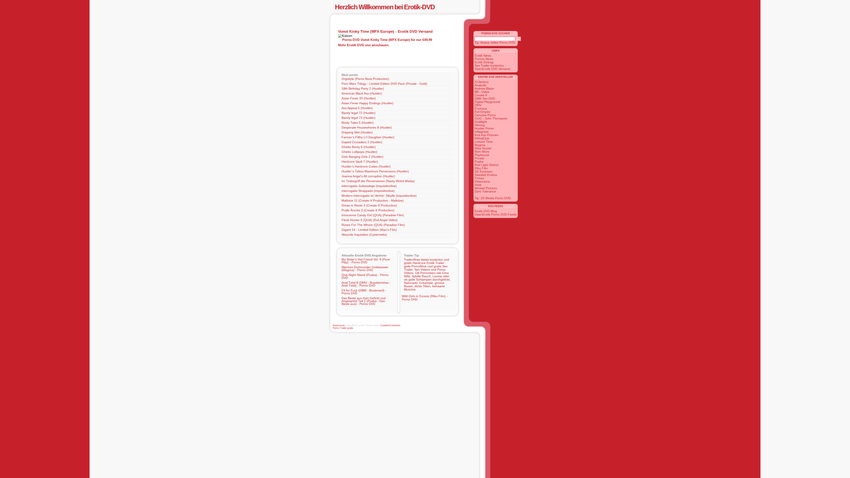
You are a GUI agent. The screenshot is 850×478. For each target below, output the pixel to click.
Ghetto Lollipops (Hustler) (359, 152)
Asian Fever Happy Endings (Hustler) (368, 103)
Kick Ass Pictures (486, 135)
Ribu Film (481, 168)
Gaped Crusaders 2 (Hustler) (362, 142)
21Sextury (482, 82)
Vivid (478, 185)
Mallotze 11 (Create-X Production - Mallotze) (373, 200)
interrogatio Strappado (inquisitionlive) (368, 191)
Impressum (339, 325)
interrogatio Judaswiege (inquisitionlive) (369, 186)
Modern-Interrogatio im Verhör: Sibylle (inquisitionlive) (379, 195)
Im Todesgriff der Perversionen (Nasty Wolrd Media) (378, 181)
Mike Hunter (483, 148)
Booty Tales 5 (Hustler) (358, 122)
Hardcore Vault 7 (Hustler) (360, 161)
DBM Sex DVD (485, 98)
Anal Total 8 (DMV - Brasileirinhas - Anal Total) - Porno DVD (366, 284)
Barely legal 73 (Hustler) (358, 118)
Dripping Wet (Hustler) (357, 132)
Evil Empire (482, 112)
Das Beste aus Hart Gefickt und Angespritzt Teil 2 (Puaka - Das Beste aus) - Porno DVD (364, 301)
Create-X (481, 95)
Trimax (479, 178)
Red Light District (486, 165)
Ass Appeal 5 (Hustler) (357, 108)
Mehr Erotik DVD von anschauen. (363, 45)
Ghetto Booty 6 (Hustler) (359, 147)
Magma (480, 145)
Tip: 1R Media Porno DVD (493, 198)
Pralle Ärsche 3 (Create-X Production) (368, 210)
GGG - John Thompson (491, 118)
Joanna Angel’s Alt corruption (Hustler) (368, 176)
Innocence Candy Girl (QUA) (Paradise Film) (373, 215)
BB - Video (482, 92)
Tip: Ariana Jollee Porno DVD (495, 42)
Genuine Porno (485, 115)
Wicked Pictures (486, 188)
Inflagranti (482, 131)
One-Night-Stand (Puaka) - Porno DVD (365, 276)
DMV (478, 105)
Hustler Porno (484, 128)
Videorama (482, 181)
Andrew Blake (484, 88)
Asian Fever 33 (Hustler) (359, 98)
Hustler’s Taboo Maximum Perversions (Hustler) (375, 171)
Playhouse (482, 155)
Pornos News (484, 59)
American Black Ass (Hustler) (362, 93)
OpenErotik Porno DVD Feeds (496, 214)
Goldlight (481, 121)
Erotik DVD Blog (486, 211)
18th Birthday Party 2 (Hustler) (363, 88)
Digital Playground (487, 102)
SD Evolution (484, 171)
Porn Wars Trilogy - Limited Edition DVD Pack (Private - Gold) (384, 83)
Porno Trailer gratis (343, 328)
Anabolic (481, 85)
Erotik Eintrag (484, 62)
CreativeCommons (390, 325)
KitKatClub (482, 138)
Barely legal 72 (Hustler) (358, 113)
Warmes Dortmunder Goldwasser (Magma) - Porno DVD (365, 269)
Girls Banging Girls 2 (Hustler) (362, 156)
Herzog (480, 125)
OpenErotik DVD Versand (492, 69)
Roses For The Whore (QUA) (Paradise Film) (373, 225)
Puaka (479, 161)
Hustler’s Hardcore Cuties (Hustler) (366, 166)
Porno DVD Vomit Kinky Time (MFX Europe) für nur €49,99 (387, 40)
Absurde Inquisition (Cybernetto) (364, 234)
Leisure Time (484, 141)
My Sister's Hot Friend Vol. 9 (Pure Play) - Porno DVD (366, 261)
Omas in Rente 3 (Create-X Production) (369, 205)
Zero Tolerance (485, 191)
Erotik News (483, 55)
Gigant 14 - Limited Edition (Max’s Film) (369, 229)
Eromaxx (481, 108)
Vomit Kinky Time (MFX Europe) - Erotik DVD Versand (385, 31)
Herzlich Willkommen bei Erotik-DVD (385, 7)
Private (479, 158)
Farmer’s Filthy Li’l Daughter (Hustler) (368, 137)
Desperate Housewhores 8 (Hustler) (367, 127)
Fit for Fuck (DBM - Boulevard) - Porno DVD (364, 292)
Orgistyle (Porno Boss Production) (365, 79)
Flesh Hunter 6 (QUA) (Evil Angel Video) (370, 220)
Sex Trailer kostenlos (489, 65)
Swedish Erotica (486, 175)
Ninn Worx (482, 151)
